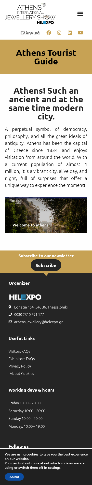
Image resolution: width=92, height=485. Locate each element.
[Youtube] (80, 32)
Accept (14, 477)
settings (54, 468)
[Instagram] (59, 32)
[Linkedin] (69, 32)
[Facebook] (48, 32)
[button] (80, 13)
